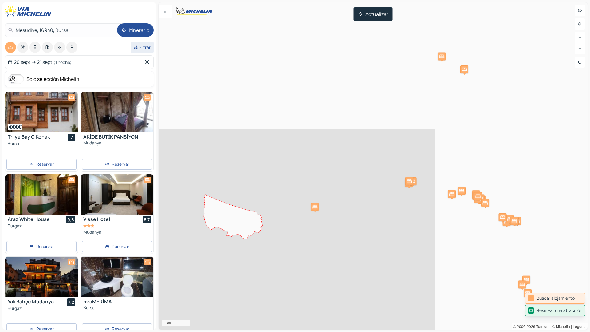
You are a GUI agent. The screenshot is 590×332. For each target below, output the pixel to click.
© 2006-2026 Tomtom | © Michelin (541, 326)
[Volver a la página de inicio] (29, 11)
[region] (373, 166)
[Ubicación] (580, 62)
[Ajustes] (580, 24)
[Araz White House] (41, 194)
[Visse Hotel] (117, 194)
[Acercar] (580, 37)
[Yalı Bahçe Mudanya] (41, 277)
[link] (555, 298)
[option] (10, 47)
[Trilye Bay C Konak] (41, 112)
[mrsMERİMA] (117, 277)
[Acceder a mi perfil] (580, 10)
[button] (510, 219)
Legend (579, 326)
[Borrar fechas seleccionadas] (148, 62)
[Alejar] (580, 48)
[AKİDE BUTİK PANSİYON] (117, 112)
